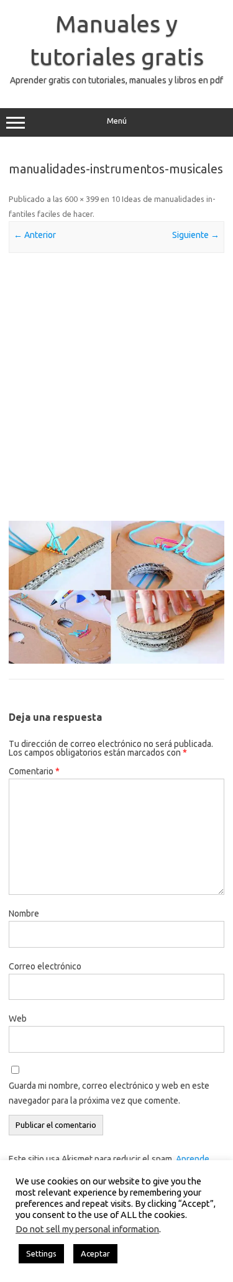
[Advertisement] (116, 386)
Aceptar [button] (95, 1253)
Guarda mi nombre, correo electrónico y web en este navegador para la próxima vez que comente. (109, 1093)
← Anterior (35, 235)
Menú (117, 121)
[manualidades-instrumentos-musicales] (116, 592)
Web (18, 1018)
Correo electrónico (45, 966)
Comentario (34, 771)
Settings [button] (41, 1253)
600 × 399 (82, 199)
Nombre (24, 913)
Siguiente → (195, 235)
